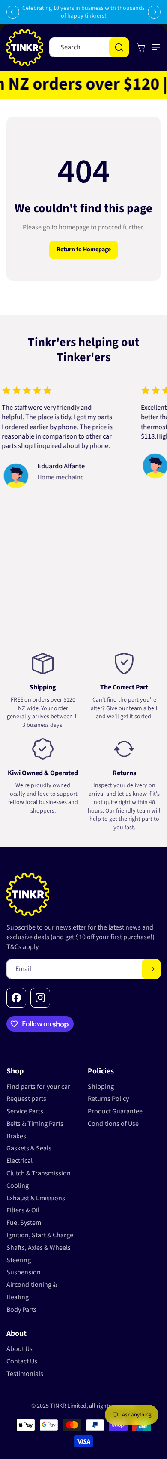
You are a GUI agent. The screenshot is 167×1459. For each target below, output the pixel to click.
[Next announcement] (154, 12)
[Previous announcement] (12, 12)
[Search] (119, 47)
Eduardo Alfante (48, 466)
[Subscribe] (151, 969)
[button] (154, 47)
